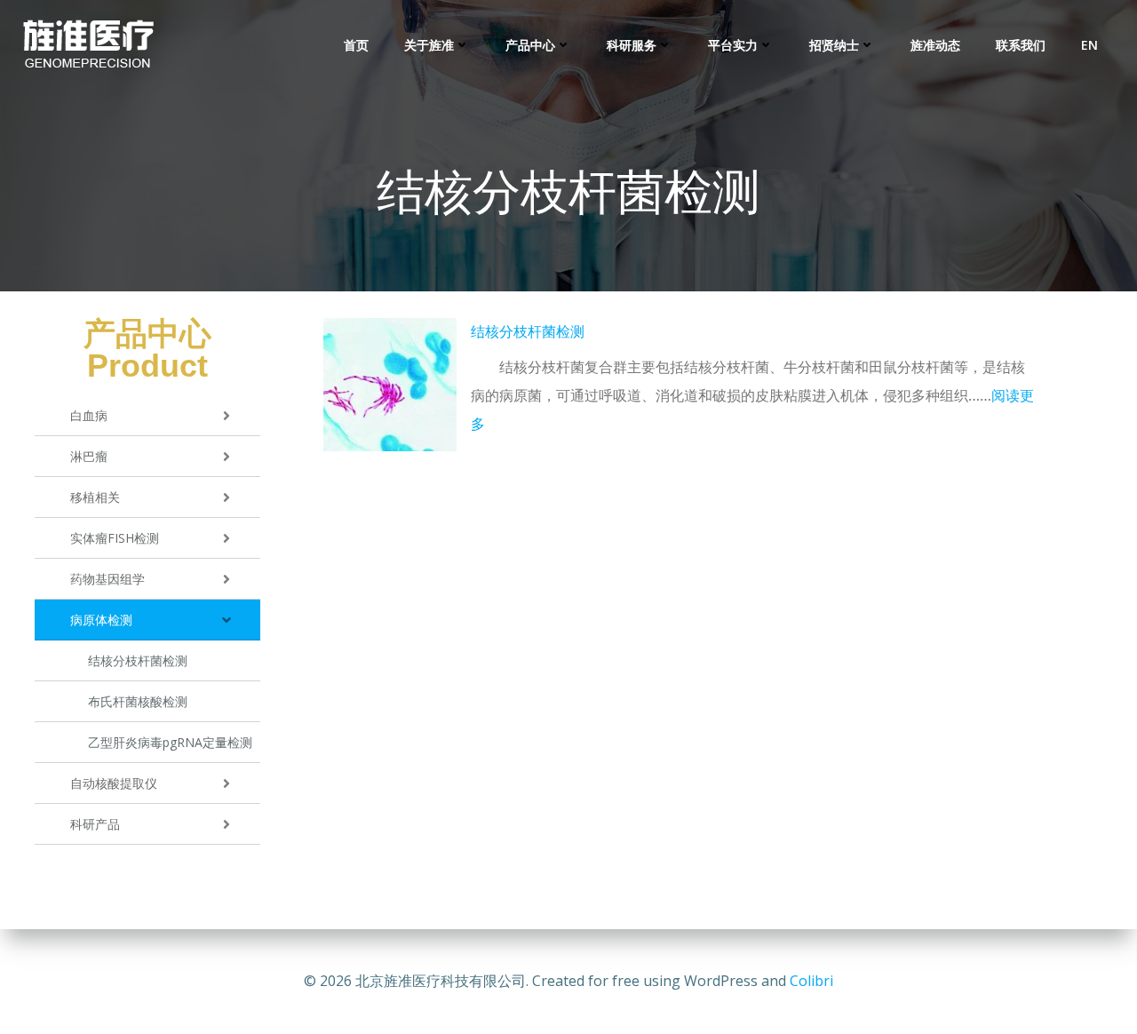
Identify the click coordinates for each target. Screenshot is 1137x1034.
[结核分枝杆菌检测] (390, 384)
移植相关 (95, 497)
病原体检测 (101, 619)
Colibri (811, 980)
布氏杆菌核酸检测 (137, 701)
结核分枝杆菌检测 (137, 660)
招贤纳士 (834, 44)
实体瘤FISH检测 (114, 537)
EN (1089, 44)
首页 (356, 44)
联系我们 (1021, 44)
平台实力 (733, 44)
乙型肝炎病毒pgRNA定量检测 (170, 742)
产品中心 (530, 44)
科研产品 (95, 823)
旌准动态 (935, 44)
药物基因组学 (107, 578)
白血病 (88, 415)
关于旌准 (429, 44)
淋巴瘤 (88, 456)
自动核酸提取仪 (113, 783)
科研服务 (631, 44)
